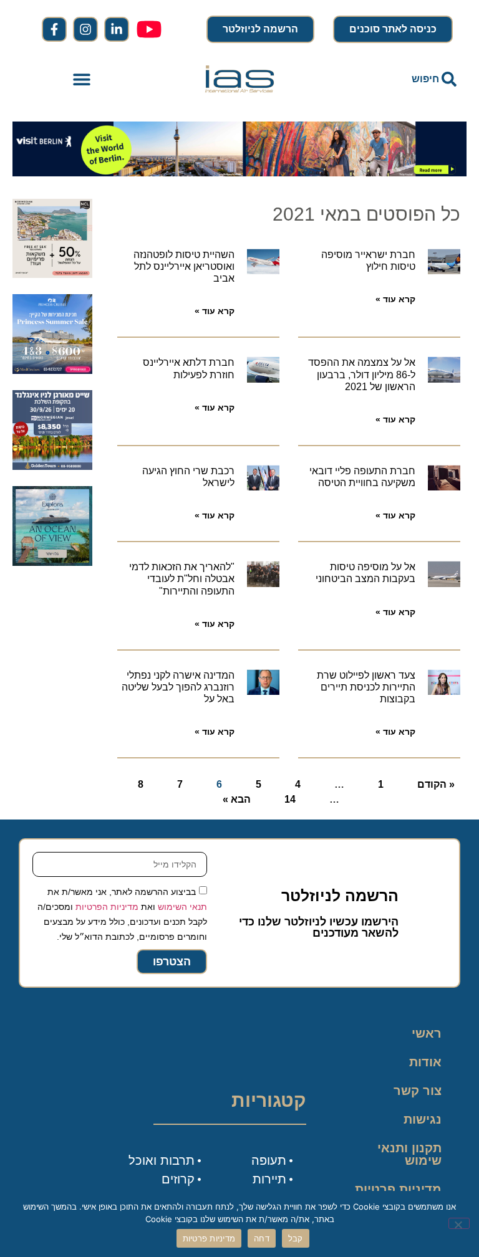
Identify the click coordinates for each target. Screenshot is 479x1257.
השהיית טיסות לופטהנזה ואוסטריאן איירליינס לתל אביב (184, 266)
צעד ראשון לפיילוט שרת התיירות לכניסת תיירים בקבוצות (366, 687)
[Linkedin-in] (116, 29)
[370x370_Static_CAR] (52, 562)
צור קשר (418, 1090)
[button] (82, 79)
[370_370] (52, 370)
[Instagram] (85, 29)
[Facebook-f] (54, 29)
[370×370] (52, 466)
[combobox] (397, 79)
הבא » (237, 799)
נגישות (423, 1119)
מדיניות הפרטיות (106, 907)
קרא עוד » (395, 299)
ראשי (427, 1033)
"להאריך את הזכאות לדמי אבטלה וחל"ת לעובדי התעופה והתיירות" (182, 579)
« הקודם (436, 784)
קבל (295, 1238)
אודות (425, 1062)
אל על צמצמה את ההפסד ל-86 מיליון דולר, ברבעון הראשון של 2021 (361, 374)
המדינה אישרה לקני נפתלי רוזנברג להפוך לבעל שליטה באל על (178, 687)
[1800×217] (239, 172)
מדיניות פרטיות (398, 1189)
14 (290, 799)
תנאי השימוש (182, 907)
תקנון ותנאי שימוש (409, 1154)
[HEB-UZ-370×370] (52, 274)
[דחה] (459, 1223)
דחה (261, 1238)
